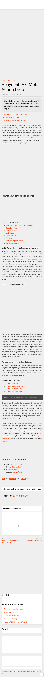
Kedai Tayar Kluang (10, 619)
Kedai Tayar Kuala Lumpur (12, 615)
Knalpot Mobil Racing (13, 243)
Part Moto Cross (11, 235)
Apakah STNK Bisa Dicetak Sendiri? (15, 622)
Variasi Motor (10, 230)
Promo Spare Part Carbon (14, 389)
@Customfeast (17, 467)
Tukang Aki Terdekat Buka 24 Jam (15, 114)
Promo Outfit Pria (12, 384)
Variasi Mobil (10, 233)
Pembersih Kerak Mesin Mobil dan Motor (19, 225)
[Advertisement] (22, 32)
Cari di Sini (5, 595)
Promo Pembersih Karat (14, 391)
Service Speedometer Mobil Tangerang (10, 541)
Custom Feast (18, 464)
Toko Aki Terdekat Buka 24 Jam (14, 121)
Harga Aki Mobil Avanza (12, 117)
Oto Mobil (9, 238)
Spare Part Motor (12, 228)
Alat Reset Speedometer (14, 241)
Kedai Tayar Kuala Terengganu (14, 609)
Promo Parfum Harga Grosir (15, 386)
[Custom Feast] (19, 7)
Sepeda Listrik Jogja (34, 540)
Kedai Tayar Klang (10, 612)
